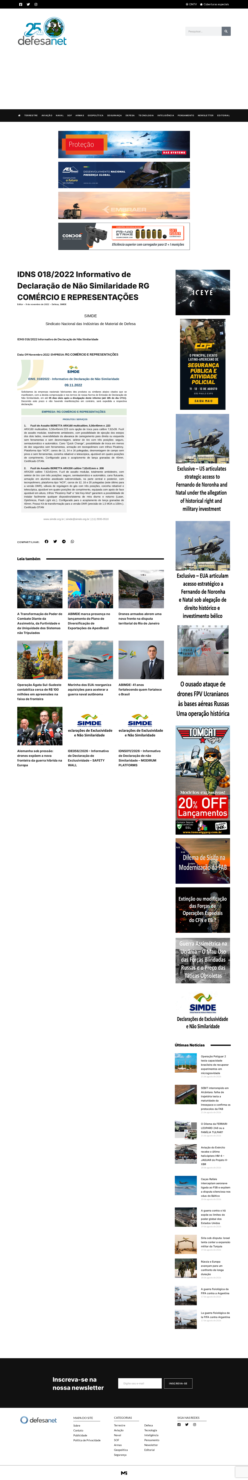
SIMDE (63, 304)
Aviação (47, 115)
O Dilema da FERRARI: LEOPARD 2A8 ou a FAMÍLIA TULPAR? (214, 1128)
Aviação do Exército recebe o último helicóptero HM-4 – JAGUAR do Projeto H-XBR (214, 1156)
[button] (46, 541)
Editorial (223, 115)
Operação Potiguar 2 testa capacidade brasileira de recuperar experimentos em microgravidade (215, 1065)
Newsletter (206, 115)
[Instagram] (36, 4)
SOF (69, 115)
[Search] (226, 31)
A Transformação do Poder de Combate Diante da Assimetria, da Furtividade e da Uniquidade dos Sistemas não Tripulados (39, 623)
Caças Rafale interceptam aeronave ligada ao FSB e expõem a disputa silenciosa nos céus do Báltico (216, 1187)
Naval (60, 115)
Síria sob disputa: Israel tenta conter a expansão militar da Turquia (215, 1242)
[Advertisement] (124, 73)
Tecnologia (146, 115)
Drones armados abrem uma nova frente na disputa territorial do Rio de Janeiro (140, 618)
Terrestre (31, 115)
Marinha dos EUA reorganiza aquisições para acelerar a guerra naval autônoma (89, 689)
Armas (80, 115)
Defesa (130, 115)
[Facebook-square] (20, 4)
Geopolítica (95, 115)
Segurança (114, 115)
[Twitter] (28, 4)
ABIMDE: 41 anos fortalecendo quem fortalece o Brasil (140, 689)
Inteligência (165, 115)
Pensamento (186, 115)
